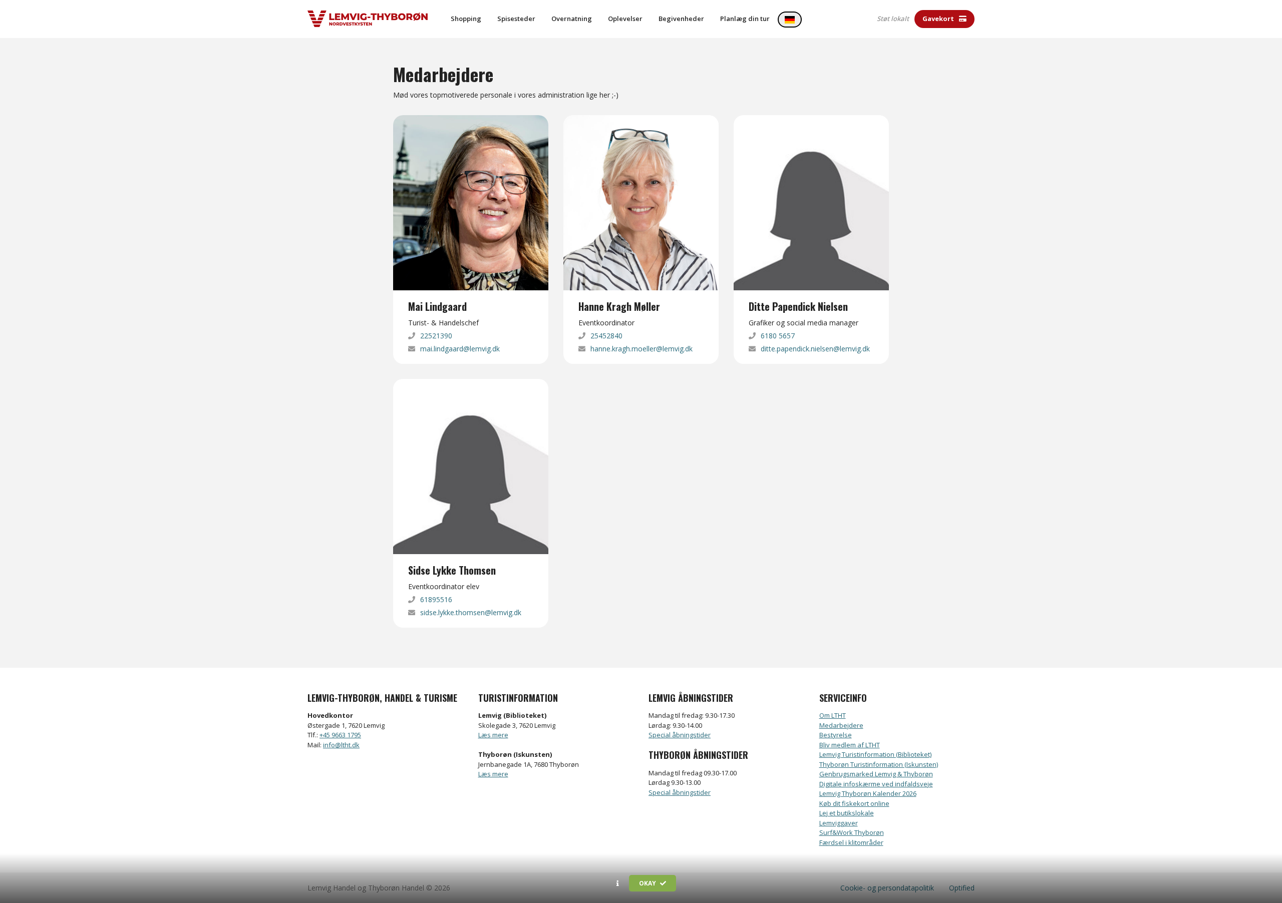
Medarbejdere (841, 725)
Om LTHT (832, 715)
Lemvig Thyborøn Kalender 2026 (867, 793)
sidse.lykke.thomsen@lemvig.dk (470, 612)
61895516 (436, 599)
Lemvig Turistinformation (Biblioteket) (875, 754)
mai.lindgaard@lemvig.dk (460, 348)
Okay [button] (648, 883)
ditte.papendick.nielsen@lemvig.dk (815, 348)
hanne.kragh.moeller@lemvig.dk (641, 348)
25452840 (606, 335)
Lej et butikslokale (846, 812)
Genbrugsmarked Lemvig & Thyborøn (876, 773)
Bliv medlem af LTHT (849, 744)
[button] (617, 883)
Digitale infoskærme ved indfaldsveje (876, 783)
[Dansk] (790, 20)
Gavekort (938, 18)
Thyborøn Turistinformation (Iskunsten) (878, 764)
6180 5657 (778, 335)
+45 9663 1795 (340, 734)
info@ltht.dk (341, 744)
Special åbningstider (680, 734)
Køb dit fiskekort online (854, 803)
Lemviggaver (838, 822)
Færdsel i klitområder (851, 842)
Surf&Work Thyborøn (851, 832)
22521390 (436, 335)
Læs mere (493, 734)
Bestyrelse (835, 734)
